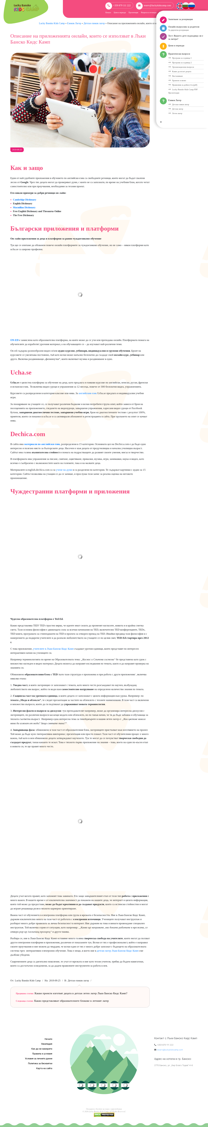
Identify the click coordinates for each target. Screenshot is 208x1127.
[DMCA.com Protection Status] (104, 1114)
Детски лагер (177, 109)
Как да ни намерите (41, 1048)
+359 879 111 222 (122, 5)
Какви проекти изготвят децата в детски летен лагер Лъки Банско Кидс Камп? (81, 993)
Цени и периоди (120, 12)
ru (191, 5)
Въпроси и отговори (148, 12)
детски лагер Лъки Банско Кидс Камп (118, 950)
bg (186, 5)
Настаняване (177, 76)
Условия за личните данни (38, 1058)
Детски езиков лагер (78, 980)
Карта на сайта (44, 1068)
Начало (108, 12)
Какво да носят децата (181, 71)
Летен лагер (177, 113)
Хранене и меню (179, 80)
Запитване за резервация (180, 19)
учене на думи (64, 469)
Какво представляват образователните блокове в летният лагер (71, 1000)
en (180, 5)
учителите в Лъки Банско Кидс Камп (53, 648)
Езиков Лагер (174, 100)
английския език (88, 393)
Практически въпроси (179, 54)
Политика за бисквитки (40, 1063)
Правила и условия (42, 1053)
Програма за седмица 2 (182, 62)
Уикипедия (46, 1043)
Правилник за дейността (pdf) (184, 85)
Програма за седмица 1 (182, 58)
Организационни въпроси (183, 67)
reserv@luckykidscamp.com (157, 5)
